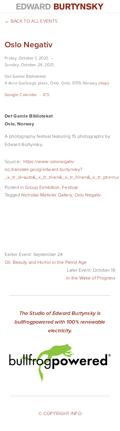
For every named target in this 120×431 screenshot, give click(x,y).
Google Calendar (21, 94)
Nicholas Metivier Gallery (46, 195)
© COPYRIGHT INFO (60, 413)
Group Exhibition (42, 187)
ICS (46, 94)
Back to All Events (34, 21)
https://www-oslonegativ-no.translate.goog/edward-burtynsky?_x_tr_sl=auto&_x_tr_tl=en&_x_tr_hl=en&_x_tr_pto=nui (62, 169)
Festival (70, 187)
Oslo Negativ (88, 195)
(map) (103, 83)
